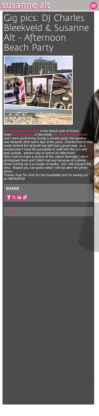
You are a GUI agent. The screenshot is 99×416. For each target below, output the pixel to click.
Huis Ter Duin (22, 134)
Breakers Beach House (21, 131)
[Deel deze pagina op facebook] (8, 197)
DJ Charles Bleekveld (70, 134)
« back (11, 212)
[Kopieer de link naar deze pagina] (25, 197)
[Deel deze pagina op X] (14, 197)
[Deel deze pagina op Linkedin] (19, 197)
